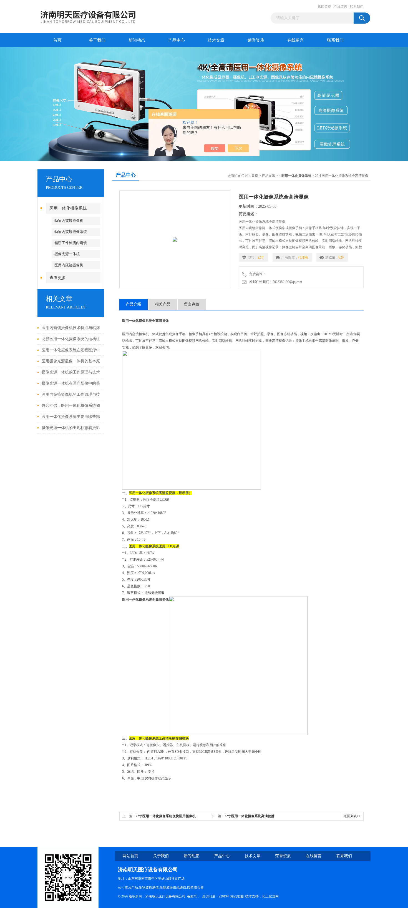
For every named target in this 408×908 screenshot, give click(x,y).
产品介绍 (133, 304)
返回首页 (324, 7)
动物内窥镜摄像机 (68, 221)
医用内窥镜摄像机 (68, 265)
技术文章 (216, 40)
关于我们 (97, 40)
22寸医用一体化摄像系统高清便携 (249, 816)
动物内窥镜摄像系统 (70, 232)
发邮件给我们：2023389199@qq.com (275, 282)
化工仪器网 (270, 896)
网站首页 (130, 856)
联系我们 (356, 7)
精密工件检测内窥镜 (70, 243)
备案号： (193, 896)
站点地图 (237, 896)
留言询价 (192, 304)
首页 (57, 40)
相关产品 (162, 304)
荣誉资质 (256, 40)
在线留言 (340, 7)
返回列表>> (352, 816)
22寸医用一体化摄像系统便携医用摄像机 (166, 816)
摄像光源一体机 (67, 254)
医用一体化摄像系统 (68, 208)
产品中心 (176, 40)
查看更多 (57, 277)
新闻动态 (137, 40)
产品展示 (268, 176)
